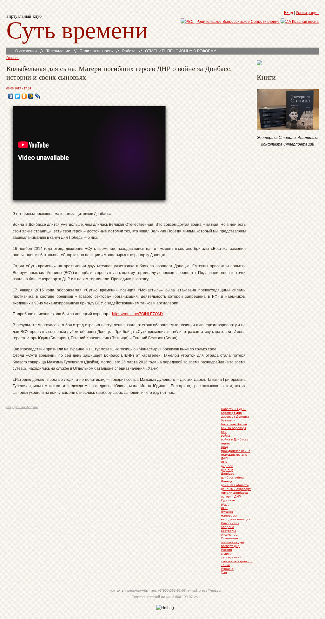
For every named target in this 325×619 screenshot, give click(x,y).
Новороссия (230, 523)
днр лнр (227, 470)
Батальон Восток (234, 424)
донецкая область (235, 485)
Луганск (227, 511)
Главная (12, 58)
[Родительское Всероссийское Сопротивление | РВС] (230, 21)
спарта (226, 553)
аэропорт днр (231, 412)
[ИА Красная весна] (300, 21)
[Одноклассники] (24, 96)
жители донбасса (234, 492)
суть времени (231, 557)
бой (224, 431)
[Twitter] (17, 96)
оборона (227, 527)
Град (224, 447)
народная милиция (235, 519)
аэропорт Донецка (235, 416)
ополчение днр (232, 542)
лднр (225, 504)
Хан (224, 572)
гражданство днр (234, 454)
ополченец (229, 534)
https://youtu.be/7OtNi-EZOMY (137, 314)
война (225, 435)
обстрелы (228, 530)
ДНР (224, 462)
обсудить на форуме (22, 407)
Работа (129, 51)
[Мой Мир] (31, 96)
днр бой (227, 466)
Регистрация (307, 12)
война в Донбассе (235, 439)
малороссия (230, 515)
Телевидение (58, 51)
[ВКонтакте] (11, 96)
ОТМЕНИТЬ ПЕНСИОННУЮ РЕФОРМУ (180, 51)
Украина (227, 568)
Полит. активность (96, 51)
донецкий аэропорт (236, 489)
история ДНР (231, 496)
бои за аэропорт (233, 428)
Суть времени (77, 29)
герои (225, 443)
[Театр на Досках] (259, 64)
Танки (225, 565)
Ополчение (229, 538)
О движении (26, 51)
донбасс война (232, 477)
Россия (226, 549)
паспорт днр (230, 546)
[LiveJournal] (37, 96)
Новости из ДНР (233, 409)
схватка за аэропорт (236, 561)
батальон (228, 420)
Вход (288, 12)
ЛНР (224, 508)
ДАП (224, 458)
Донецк (226, 481)
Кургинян (228, 500)
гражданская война (235, 451)
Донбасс (227, 473)
